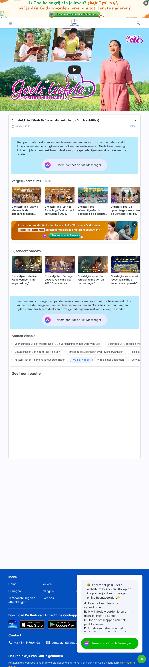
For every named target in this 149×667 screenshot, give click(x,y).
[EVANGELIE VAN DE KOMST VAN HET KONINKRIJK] (74, 23)
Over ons (47, 598)
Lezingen (14, 591)
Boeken (46, 584)
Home (12, 584)
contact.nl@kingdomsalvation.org (75, 642)
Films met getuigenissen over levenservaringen (95, 351)
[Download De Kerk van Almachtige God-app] (12, 624)
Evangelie (48, 591)
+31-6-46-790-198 (27, 642)
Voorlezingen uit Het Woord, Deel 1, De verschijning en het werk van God (57, 343)
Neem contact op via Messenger (111, 643)
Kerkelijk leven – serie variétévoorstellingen (40, 359)
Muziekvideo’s (81, 359)
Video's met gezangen (110, 359)
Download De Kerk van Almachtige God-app (42, 615)
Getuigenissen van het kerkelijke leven (37, 351)
